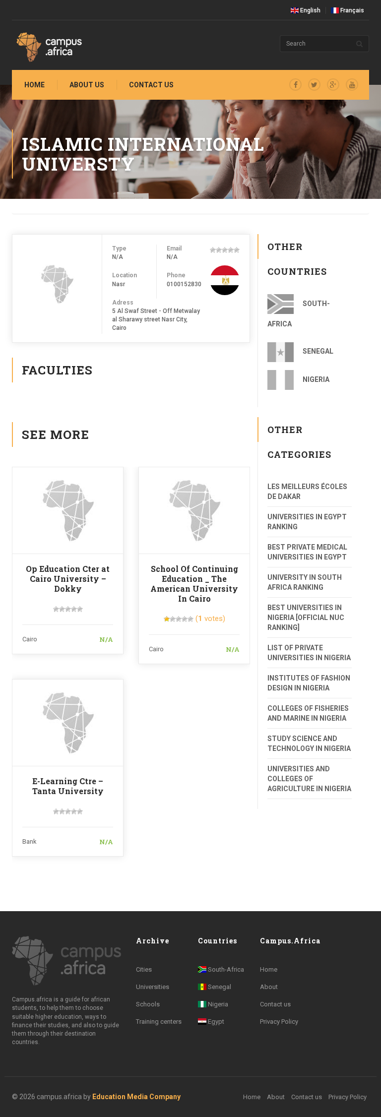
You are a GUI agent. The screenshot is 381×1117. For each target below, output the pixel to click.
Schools (148, 1004)
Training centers (159, 1021)
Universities (152, 987)
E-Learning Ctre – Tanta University (68, 786)
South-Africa (298, 314)
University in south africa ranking (304, 582)
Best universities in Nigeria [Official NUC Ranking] (305, 617)
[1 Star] (213, 250)
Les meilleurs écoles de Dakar (307, 491)
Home (34, 85)
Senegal (317, 351)
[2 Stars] (219, 250)
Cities (144, 969)
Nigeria (315, 379)
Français (351, 10)
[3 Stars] (225, 250)
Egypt (215, 1021)
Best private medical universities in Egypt (307, 552)
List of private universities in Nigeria (309, 653)
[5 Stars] (237, 250)
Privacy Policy (279, 1021)
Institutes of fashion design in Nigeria (308, 683)
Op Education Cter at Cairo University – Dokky (68, 578)
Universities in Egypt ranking (307, 522)
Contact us (151, 85)
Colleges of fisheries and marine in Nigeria (308, 713)
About (269, 987)
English (309, 10)
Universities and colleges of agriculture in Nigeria (309, 779)
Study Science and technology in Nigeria (309, 743)
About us (86, 85)
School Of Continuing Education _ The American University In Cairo (194, 583)
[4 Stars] (231, 250)
